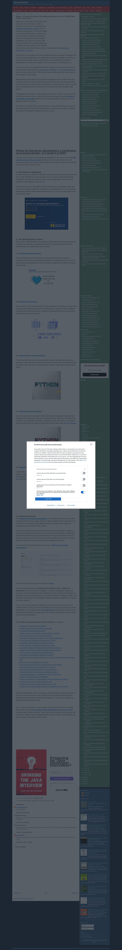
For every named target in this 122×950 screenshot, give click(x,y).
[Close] (92, 445)
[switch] (83, 473)
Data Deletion (51, 505)
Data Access (61, 505)
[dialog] (61, 475)
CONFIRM (48, 499)
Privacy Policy (71, 505)
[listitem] (61, 469)
